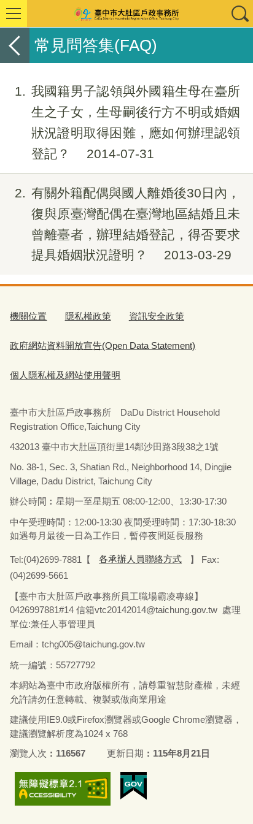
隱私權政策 (88, 316)
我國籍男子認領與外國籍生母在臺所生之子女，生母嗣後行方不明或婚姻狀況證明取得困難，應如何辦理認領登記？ (127, 122)
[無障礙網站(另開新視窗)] (63, 789)
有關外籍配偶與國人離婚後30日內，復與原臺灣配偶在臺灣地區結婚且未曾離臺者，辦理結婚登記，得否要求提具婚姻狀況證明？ (127, 224)
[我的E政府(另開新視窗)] (133, 786)
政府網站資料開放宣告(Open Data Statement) (102, 345)
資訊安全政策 (156, 316)
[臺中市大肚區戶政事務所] (126, 13)
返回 (14, 45)
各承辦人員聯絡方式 (140, 559)
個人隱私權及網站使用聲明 (65, 375)
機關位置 (28, 316)
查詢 (239, 13)
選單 (13, 13)
